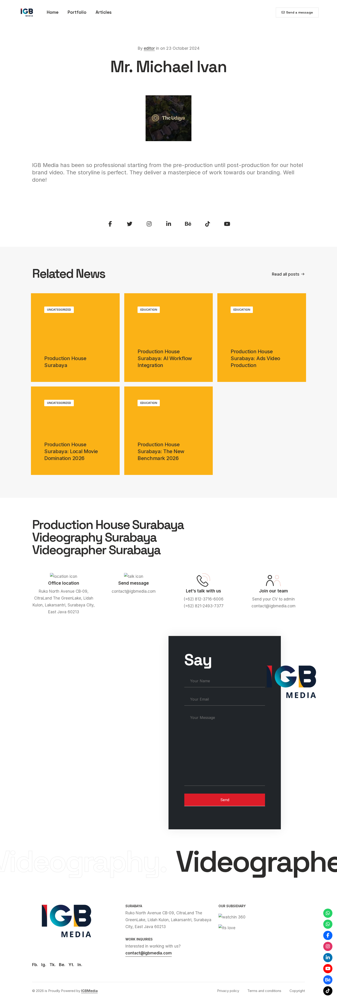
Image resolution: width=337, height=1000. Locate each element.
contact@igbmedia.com (134, 591)
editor (149, 48)
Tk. (53, 964)
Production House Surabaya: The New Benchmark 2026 (161, 451)
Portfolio (77, 12)
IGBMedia (89, 991)
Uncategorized (59, 309)
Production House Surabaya (65, 361)
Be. (62, 964)
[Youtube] (327, 968)
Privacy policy (228, 991)
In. (79, 964)
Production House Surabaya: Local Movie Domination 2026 (71, 451)
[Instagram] (327, 946)
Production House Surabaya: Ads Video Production (255, 358)
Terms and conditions (264, 991)
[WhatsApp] (327, 913)
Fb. (35, 964)
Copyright (297, 991)
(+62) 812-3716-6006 (204, 599)
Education (148, 309)
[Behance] (327, 979)
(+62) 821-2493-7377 (204, 606)
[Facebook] (327, 935)
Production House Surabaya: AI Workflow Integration (165, 358)
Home (52, 12)
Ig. (43, 964)
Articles (104, 12)
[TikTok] (327, 990)
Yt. (71, 964)
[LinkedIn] (327, 957)
